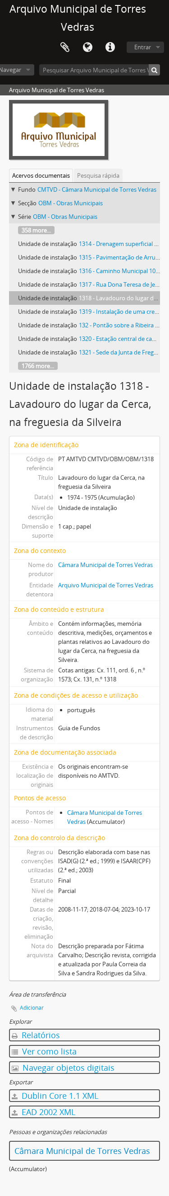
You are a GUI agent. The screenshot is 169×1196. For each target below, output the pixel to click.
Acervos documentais (41, 175)
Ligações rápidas (110, 47)
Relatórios (39, 1035)
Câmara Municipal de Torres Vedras (105, 565)
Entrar (142, 47)
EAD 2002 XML (47, 1111)
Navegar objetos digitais (67, 1067)
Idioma (87, 47)
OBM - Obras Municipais (70, 203)
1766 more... (38, 366)
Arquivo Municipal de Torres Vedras (105, 585)
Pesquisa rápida (98, 175)
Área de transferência (65, 47)
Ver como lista (48, 1051)
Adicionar (32, 1008)
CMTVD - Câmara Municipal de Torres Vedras (96, 189)
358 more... (36, 230)
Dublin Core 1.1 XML (58, 1095)
